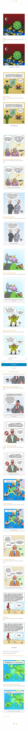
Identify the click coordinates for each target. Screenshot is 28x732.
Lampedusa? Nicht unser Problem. (11, 684)
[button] (26, 358)
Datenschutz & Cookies (7, 374)
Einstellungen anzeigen (14, 371)
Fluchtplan (5, 617)
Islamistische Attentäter (8, 217)
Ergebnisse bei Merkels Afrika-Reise (12, 159)
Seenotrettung (6, 96)
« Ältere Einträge (6, 716)
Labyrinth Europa (7, 503)
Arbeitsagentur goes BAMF (9, 445)
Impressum (23, 374)
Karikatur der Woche (14, 39)
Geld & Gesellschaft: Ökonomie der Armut (13, 655)
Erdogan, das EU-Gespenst (9, 330)
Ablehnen (14, 368)
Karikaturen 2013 (21, 685)
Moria (4, 38)
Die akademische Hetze (8, 559)
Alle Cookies (14, 364)
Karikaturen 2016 (21, 274)
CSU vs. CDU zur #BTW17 (9, 273)
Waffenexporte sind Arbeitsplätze (11, 386)
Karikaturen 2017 (21, 218)
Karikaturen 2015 (20, 504)
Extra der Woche (12, 331)
